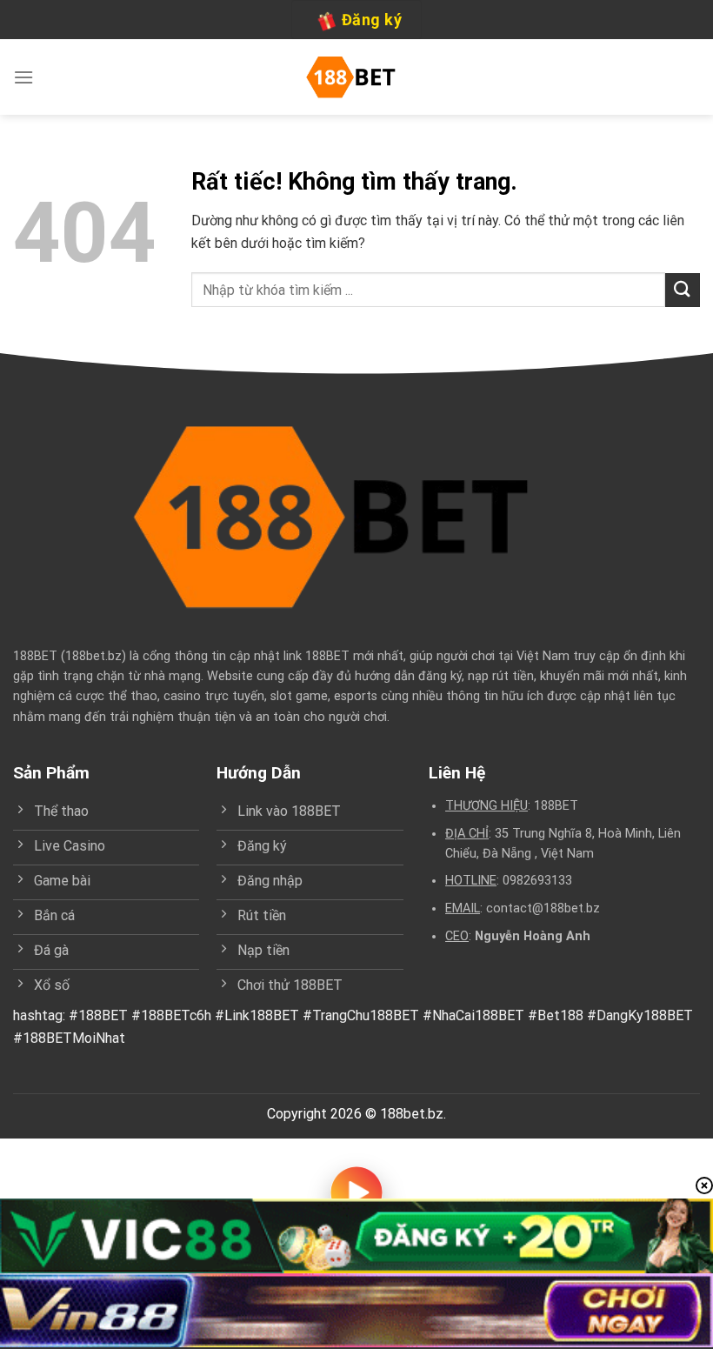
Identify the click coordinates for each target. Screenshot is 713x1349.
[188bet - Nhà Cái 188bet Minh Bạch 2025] (357, 77)
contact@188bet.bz (543, 908)
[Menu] (23, 77)
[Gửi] (682, 290)
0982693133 (537, 880)
